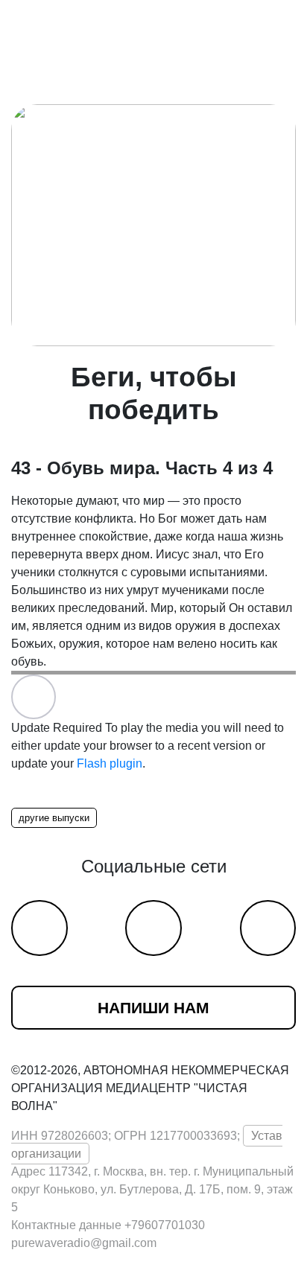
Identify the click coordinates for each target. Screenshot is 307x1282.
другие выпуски (54, 817)
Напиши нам (153, 1007)
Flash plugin (109, 763)
